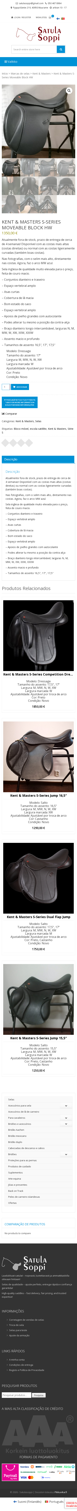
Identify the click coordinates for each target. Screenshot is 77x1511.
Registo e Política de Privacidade (26, 1370)
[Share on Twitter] (13, 441)
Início (5, 73)
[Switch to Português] (63, 19)
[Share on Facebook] (5, 441)
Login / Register (22, 17)
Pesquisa (38, 1395)
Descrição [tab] (10, 459)
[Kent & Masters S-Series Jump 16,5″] (38, 756)
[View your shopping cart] (50, 17)
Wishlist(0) (41, 17)
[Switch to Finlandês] (58, 19)
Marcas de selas (20, 73)
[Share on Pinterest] (21, 441)
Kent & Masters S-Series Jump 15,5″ (38, 1038)
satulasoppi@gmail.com (31, 3)
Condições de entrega (21, 1364)
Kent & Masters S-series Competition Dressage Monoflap (38, 674)
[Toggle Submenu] (66, 1106)
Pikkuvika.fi (61, 1492)
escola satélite (38, 428)
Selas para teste (18, 1330)
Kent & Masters (41, 73)
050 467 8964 (54, 3)
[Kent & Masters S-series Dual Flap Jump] (38, 878)
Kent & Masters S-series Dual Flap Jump (38, 917)
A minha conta (17, 1359)
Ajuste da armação (19, 1335)
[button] (69, 90)
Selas (38, 421)
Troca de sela (16, 1325)
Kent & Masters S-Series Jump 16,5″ (38, 796)
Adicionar (21, 387)
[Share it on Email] (29, 441)
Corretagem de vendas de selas (26, 1319)
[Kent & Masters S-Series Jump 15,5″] (38, 999)
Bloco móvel (21, 428)
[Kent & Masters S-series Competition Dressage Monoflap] (38, 635)
